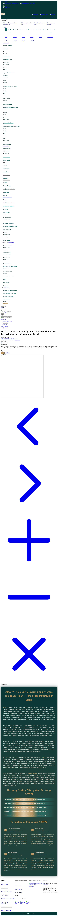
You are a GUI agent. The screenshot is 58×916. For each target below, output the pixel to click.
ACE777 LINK (4, 888)
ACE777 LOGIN (4, 884)
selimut (5, 182)
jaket (4, 117)
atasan (4, 88)
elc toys (4, 301)
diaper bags (6, 175)
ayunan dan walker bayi (10, 290)
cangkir (4, 214)
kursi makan (6, 240)
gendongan (6, 168)
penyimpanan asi (6, 234)
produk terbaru (7, 45)
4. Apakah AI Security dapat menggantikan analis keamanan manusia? (25, 811)
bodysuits (5, 69)
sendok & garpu (6, 219)
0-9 (50, 32)
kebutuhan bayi (7, 59)
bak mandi (6, 282)
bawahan (5, 91)
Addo (6, 37)
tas (3, 51)
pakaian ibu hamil (8, 123)
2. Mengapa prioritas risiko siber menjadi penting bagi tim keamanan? (25, 803)
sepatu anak (5, 77)
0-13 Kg (5, 162)
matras (5, 195)
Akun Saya (3, 306)
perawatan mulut (6, 257)
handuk (5, 286)
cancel (2, 314)
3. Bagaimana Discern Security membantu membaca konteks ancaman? (25, 807)
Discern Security (32, 773)
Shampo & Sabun (6, 252)
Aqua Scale (50, 37)
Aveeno (15, 40)
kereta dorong (7, 148)
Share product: (4, 354)
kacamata (5, 53)
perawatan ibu (7, 263)
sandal (4, 80)
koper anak (6, 157)
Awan (23, 40)
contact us (49, 24)
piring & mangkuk (7, 217)
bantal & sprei (7, 185)
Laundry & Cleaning (7, 271)
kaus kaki (5, 82)
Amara (40, 37)
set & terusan (6, 64)
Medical (5, 273)
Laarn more (17, 340)
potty (4, 279)
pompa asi (5, 232)
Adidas (15, 37)
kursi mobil (6, 160)
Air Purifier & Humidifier (8, 275)
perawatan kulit (6, 247)
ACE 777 (44, 757)
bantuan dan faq (18, 889)
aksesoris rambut (6, 56)
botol (4, 199)
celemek (5, 209)
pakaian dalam (6, 119)
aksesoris (5, 100)
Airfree (23, 37)
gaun (4, 93)
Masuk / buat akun (7, 321)
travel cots (6, 172)
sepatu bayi (5, 75)
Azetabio (32, 40)
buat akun (5, 323)
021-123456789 (18, 892)
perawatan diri (6, 259)
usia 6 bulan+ (6, 153)
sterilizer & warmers (9, 203)
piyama (4, 66)
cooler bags (5, 236)
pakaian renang (7, 104)
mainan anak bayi (8, 296)
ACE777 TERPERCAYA (6, 910)
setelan (4, 95)
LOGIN (33, 17)
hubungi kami (18, 885)
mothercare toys (6, 299)
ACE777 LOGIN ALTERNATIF (4, 903)
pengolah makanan (8, 223)
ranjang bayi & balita (9, 189)
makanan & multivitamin (10, 226)
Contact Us (52, 17)
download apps (15, 3)
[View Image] (1, 683)
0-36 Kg (5, 165)
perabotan (6, 192)
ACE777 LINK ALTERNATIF (8, 898)
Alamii (31, 37)
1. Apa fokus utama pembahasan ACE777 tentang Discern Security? (24, 799)
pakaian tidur (6, 62)
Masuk (2, 307)
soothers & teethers (8, 206)
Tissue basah (5, 268)
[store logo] (11, 20)
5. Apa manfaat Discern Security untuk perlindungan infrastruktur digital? (26, 815)
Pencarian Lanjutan (5, 312)
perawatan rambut (7, 254)
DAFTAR (42, 17)
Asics (6, 40)
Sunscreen (5, 250)
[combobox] (7, 311)
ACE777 (5, 707)
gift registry (32, 3)
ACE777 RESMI (4, 895)
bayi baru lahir (6, 151)
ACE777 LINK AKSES (6, 907)
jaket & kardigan (6, 98)
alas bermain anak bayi (9, 293)
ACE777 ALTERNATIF (6, 891)
